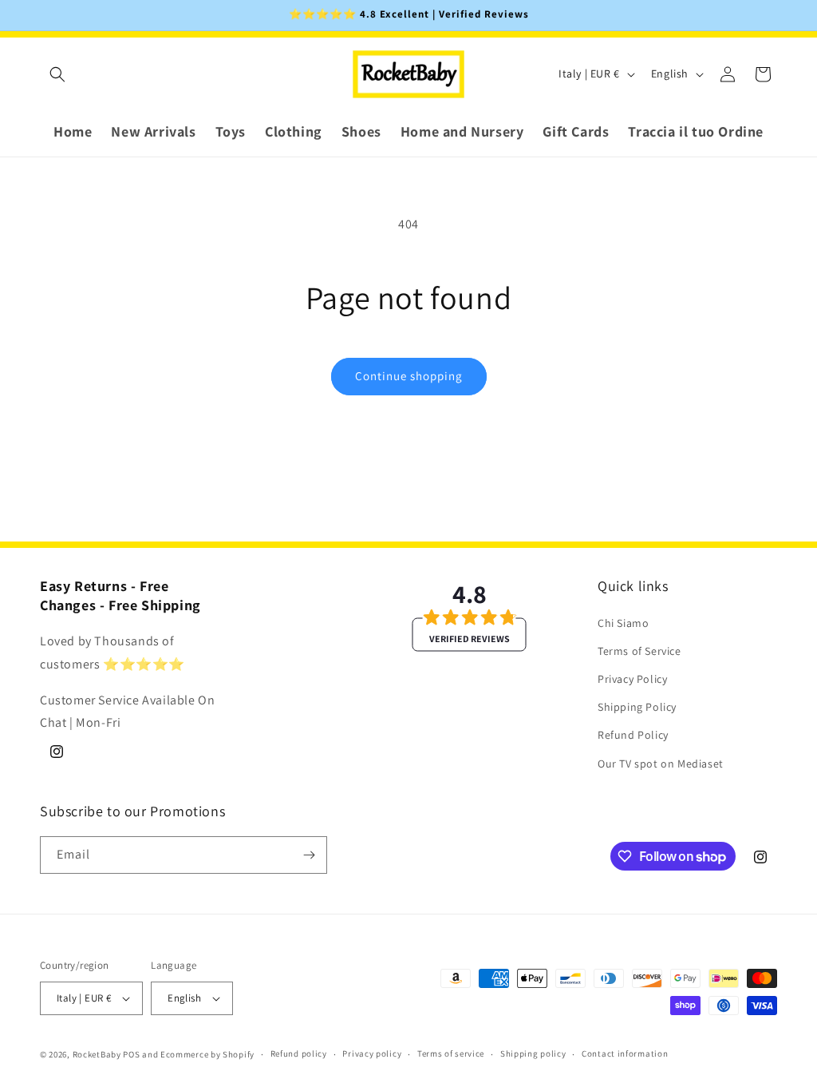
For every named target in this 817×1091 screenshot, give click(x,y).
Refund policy (298, 1053)
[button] (57, 74)
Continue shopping (409, 375)
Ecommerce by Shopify (207, 1054)
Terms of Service (639, 651)
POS (131, 1054)
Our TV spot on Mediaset (661, 763)
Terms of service (450, 1053)
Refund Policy (633, 735)
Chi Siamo (623, 623)
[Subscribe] (308, 855)
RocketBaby (97, 1054)
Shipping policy (533, 1053)
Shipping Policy (637, 707)
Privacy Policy (632, 679)
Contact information (625, 1053)
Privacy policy (371, 1053)
